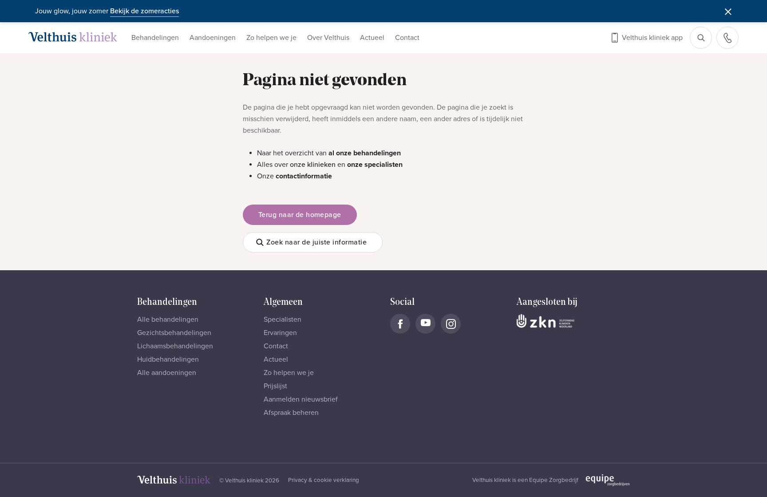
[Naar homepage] (72, 37)
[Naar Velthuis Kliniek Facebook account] (400, 324)
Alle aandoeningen (166, 372)
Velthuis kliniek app (652, 37)
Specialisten (282, 319)
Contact (407, 37)
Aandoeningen (213, 37)
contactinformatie (304, 176)
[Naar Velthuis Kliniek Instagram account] (451, 324)
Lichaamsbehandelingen (175, 346)
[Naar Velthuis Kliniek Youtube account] (425, 324)
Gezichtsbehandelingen (174, 332)
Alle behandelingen (167, 319)
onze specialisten (375, 164)
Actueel (372, 37)
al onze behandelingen (364, 153)
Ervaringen (280, 332)
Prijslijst (275, 386)
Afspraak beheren (291, 412)
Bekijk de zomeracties (144, 11)
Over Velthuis (328, 37)
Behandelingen (155, 37)
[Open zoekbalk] (701, 38)
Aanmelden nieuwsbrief (301, 399)
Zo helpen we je (271, 37)
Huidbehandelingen (168, 359)
